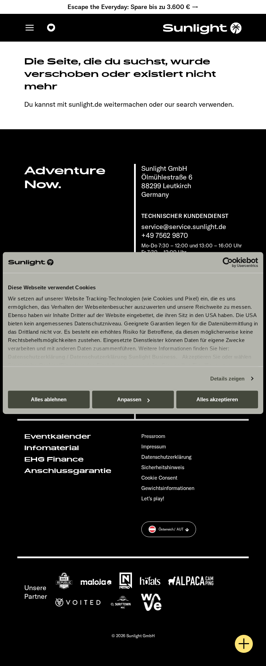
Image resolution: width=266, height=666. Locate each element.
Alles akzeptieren (217, 399)
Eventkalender (57, 436)
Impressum (153, 446)
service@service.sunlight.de (183, 226)
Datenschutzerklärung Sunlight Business (123, 357)
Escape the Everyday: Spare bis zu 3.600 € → (133, 7)
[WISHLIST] (51, 27)
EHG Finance (53, 459)
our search (181, 104)
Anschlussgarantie (67, 471)
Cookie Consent (159, 477)
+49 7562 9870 (164, 235)
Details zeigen (227, 379)
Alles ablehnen (48, 399)
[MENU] (29, 27)
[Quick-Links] (244, 644)
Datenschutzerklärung (36, 357)
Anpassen (129, 399)
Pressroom (153, 436)
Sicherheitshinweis (162, 467)
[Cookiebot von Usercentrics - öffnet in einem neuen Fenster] (227, 262)
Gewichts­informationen (167, 488)
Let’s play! (152, 498)
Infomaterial (51, 448)
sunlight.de (85, 104)
